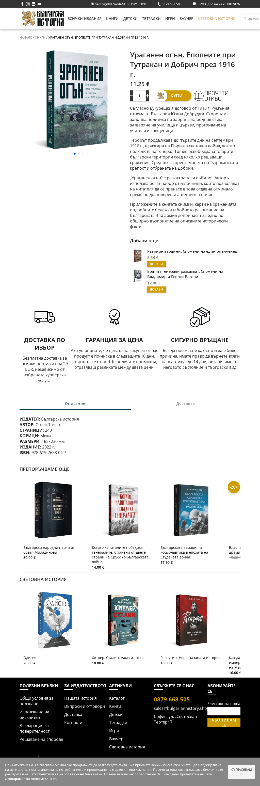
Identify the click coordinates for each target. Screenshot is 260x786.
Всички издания (85, 18)
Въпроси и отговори (84, 706)
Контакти (73, 722)
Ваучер (186, 18)
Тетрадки (151, 18)
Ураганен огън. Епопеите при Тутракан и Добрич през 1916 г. (98, 37)
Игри (170, 18)
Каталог (117, 698)
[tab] (75, 403)
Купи (177, 96)
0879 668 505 (171, 4)
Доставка (73, 714)
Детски (130, 18)
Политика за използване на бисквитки (70, 774)
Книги (112, 18)
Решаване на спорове (41, 739)
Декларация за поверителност (35, 728)
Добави (156, 264)
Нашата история (80, 698)
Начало (26, 37)
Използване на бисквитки (34, 714)
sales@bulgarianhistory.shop (120, 4)
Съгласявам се (241, 771)
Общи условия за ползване (37, 701)
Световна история (217, 18)
